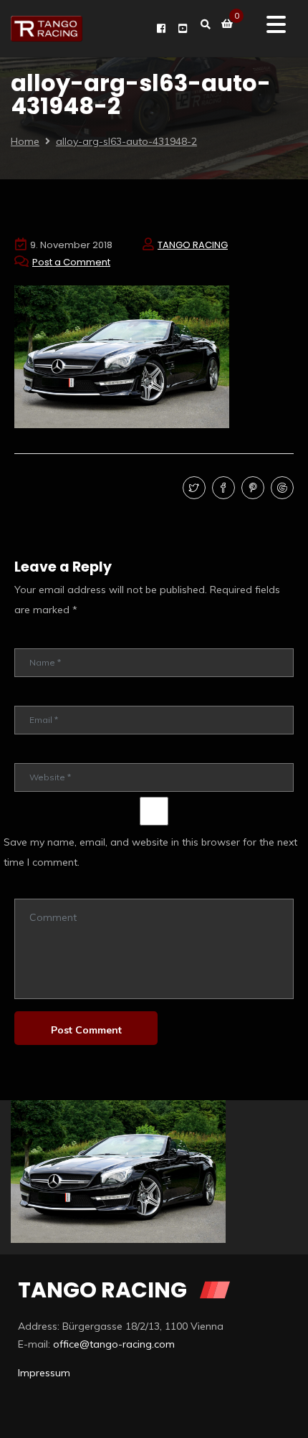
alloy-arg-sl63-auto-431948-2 (126, 141)
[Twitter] (192, 488)
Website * (35, 752)
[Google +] (280, 488)
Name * (30, 638)
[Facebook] (221, 488)
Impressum (44, 1372)
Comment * (37, 888)
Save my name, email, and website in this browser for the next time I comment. (150, 852)
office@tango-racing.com (114, 1344)
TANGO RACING (193, 245)
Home (25, 141)
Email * (28, 695)
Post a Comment (71, 262)
